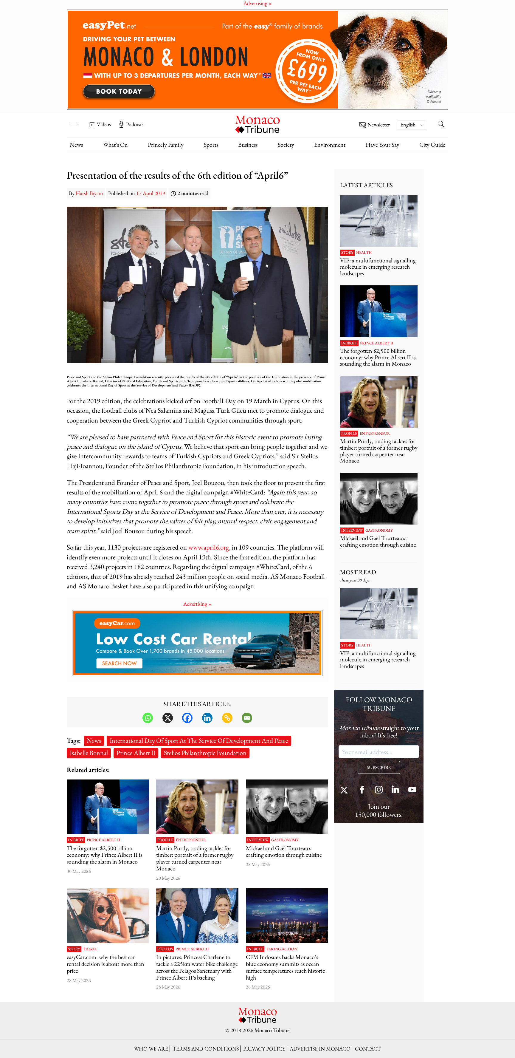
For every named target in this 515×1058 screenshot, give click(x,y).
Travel (90, 949)
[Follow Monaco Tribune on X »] (345, 790)
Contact (368, 1048)
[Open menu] (74, 120)
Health (364, 252)
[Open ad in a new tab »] (257, 60)
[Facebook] (187, 718)
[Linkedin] (207, 718)
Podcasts (135, 124)
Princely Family (166, 145)
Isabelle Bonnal (89, 752)
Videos (104, 124)
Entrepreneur (191, 840)
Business (248, 145)
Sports (211, 145)
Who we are (151, 1048)
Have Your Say (382, 145)
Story (74, 949)
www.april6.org (208, 547)
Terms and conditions (206, 1048)
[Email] (247, 718)
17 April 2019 (150, 193)
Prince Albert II (136, 752)
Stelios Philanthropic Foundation (205, 752)
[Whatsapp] (147, 718)
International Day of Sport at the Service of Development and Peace (199, 740)
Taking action (281, 949)
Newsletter (378, 125)
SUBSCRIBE (379, 767)
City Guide (432, 145)
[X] (167, 718)
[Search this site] (440, 124)
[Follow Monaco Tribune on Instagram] (378, 790)
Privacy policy (264, 1048)
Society (286, 145)
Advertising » (197, 603)
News (76, 145)
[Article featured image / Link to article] (108, 806)
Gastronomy (285, 840)
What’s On (115, 145)
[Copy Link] (227, 718)
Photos (165, 949)
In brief (76, 840)
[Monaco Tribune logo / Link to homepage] (257, 123)
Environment (329, 145)
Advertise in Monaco (320, 1048)
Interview (258, 840)
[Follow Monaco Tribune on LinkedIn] (395, 790)
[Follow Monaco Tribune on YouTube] (412, 790)
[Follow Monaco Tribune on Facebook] (362, 790)
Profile (165, 840)
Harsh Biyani (89, 193)
